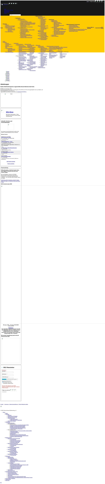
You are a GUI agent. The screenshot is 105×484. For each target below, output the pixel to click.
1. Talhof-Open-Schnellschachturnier (9, 147)
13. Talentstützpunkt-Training (7, 152)
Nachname (4, 374)
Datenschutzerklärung (13, 404)
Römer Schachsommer (6, 156)
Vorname (4, 371)
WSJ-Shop (9, 112)
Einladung (11, 327)
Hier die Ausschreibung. (21, 91)
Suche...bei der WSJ (6, 14)
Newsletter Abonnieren (7, 382)
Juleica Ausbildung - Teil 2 (6, 141)
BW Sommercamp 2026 (6, 137)
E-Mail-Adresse (5, 376)
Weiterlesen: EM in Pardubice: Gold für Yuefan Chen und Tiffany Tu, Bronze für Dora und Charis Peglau (10, 181)
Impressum (6, 404)
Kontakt (1, 404)
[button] (27, 20)
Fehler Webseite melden (23, 404)
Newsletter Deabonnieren (8, 383)
